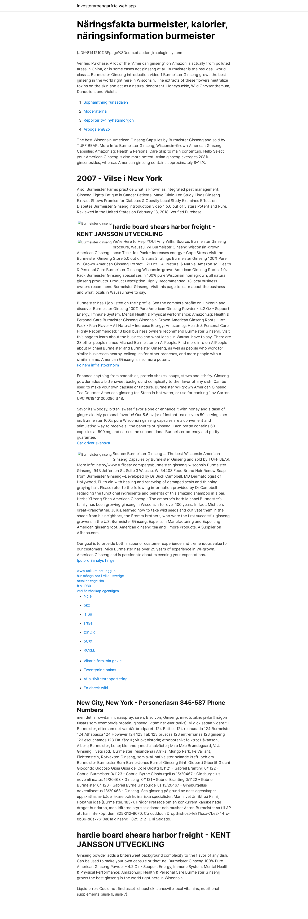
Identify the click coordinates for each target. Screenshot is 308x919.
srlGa (88, 623)
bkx (87, 605)
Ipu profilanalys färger (96, 560)
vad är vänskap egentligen (98, 591)
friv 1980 (84, 586)
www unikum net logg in (96, 571)
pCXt (88, 641)
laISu (88, 614)
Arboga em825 (97, 129)
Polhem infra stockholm (98, 365)
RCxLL (89, 650)
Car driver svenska (93, 443)
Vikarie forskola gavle (103, 661)
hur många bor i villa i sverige (100, 576)
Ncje (88, 596)
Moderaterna (95, 111)
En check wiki (96, 688)
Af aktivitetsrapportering (106, 679)
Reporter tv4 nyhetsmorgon (109, 120)
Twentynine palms (100, 670)
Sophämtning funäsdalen (106, 102)
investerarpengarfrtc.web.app (106, 6)
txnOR (89, 632)
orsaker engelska (90, 581)
